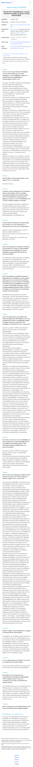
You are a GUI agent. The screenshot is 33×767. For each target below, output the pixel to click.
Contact (16, 761)
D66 (25, 35)
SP (21, 24)
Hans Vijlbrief (21, 33)
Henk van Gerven (14, 24)
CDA (15, 33)
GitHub (17, 757)
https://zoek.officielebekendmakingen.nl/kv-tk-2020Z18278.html (20, 43)
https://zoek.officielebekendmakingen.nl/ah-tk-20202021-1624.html (20, 47)
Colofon (16, 755)
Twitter (16, 759)
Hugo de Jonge (14, 29)
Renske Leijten (26, 24)
